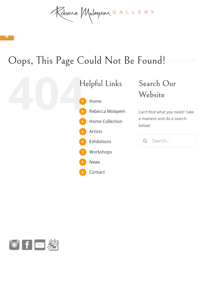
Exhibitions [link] (100, 141)
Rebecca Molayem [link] (107, 111)
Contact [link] (97, 172)
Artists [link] (95, 131)
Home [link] (95, 101)
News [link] (94, 162)
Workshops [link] (100, 152)
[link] (102, 15)
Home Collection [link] (105, 121)
